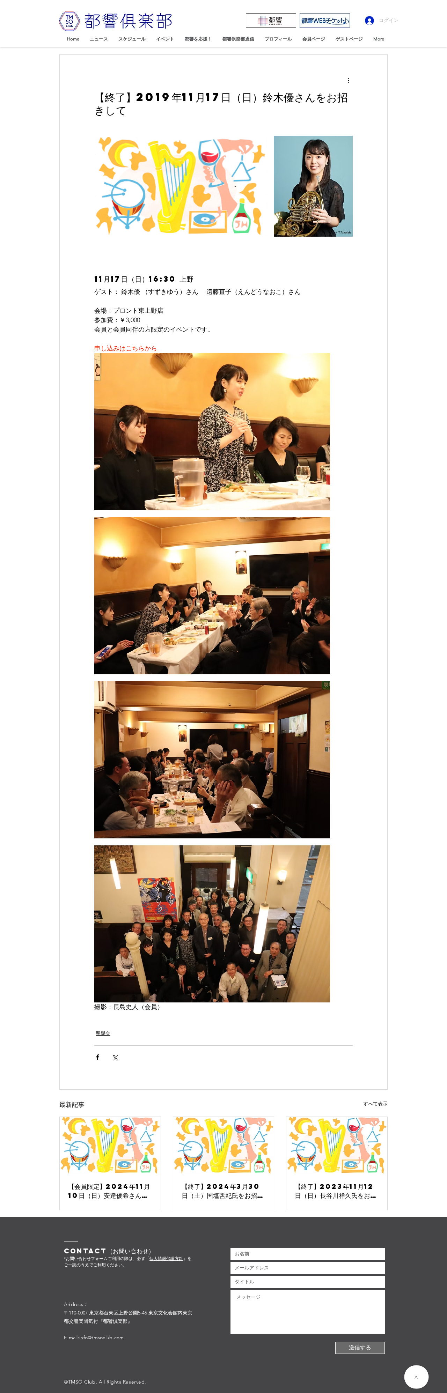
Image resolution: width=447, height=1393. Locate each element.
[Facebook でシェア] (97, 1057)
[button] (416, 1376)
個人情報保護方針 (166, 1258)
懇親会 (103, 1033)
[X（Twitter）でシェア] (114, 1057)
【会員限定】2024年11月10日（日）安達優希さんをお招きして (109, 1191)
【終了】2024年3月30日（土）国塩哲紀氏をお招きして (222, 1191)
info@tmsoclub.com (101, 1337)
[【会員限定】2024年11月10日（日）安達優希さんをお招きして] (110, 1145)
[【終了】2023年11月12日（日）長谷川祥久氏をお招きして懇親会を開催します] (336, 1145)
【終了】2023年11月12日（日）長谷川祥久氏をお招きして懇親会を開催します (335, 1191)
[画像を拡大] (180, 186)
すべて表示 (375, 1104)
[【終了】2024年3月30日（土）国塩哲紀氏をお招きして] (223, 1145)
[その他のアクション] (348, 80)
